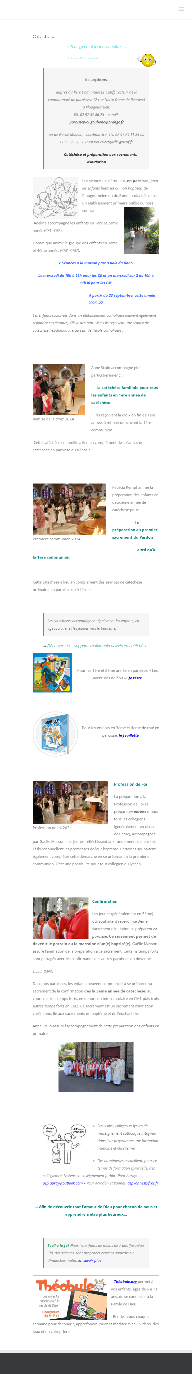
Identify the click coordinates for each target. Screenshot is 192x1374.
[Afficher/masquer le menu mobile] (181, 9)
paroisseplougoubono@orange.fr (97, 121)
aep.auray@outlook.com (63, 1182)
